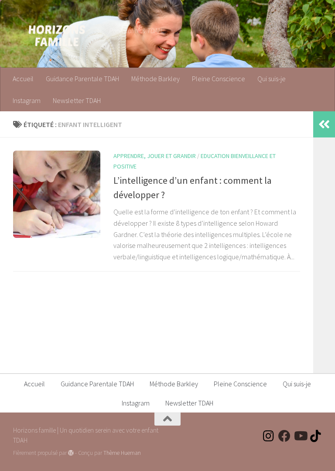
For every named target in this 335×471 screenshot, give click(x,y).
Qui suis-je (271, 78)
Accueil (23, 78)
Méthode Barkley (155, 78)
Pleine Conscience (218, 78)
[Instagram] (269, 436)
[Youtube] (300, 436)
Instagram (27, 100)
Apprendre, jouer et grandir (154, 156)
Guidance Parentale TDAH (82, 78)
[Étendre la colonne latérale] (324, 124)
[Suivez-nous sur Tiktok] (316, 436)
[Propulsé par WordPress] (71, 453)
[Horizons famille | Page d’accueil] (56, 34)
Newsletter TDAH (77, 100)
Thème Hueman (122, 453)
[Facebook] (284, 436)
